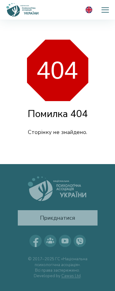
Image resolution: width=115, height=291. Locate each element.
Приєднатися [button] (57, 218)
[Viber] (80, 241)
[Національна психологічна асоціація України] (22, 10)
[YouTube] (65, 241)
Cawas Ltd (71, 276)
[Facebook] (35, 241)
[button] (105, 10)
